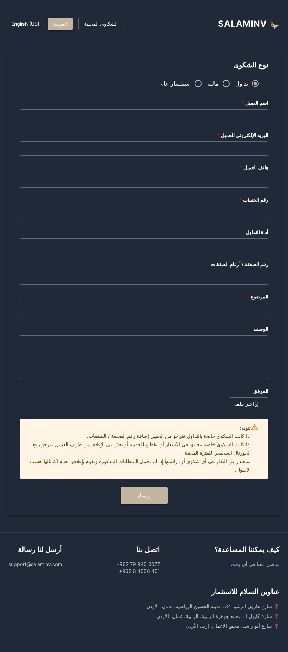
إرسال (144, 495)
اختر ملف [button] (244, 404)
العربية (60, 24)
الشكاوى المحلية (101, 24)
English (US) (25, 24)
